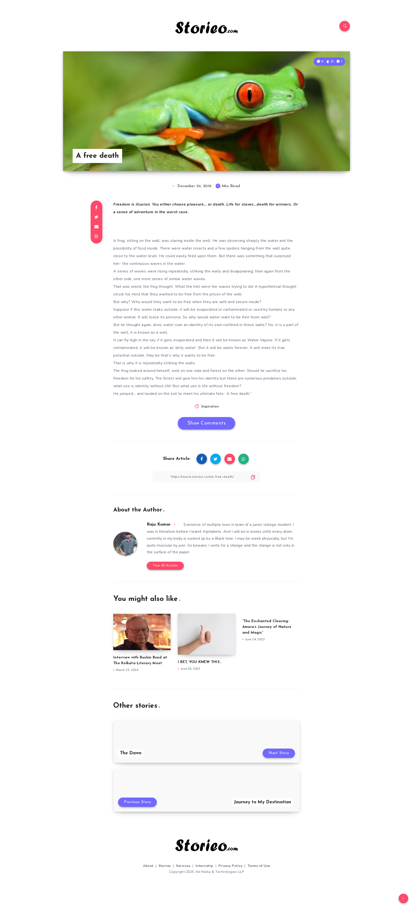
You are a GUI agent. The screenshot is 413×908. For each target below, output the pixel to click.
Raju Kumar (159, 524)
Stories (164, 866)
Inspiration (210, 406)
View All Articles (165, 565)
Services (183, 866)
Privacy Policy (230, 866)
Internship (204, 866)
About (148, 866)
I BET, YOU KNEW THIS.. (200, 662)
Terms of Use (259, 866)
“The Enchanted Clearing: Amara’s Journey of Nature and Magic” (266, 627)
